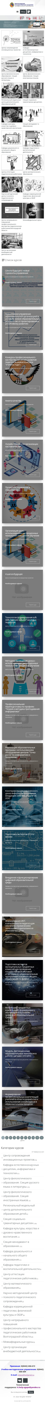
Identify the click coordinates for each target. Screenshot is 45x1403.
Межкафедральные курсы (18, 1341)
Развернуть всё (38, 1152)
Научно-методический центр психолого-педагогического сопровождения (20, 1297)
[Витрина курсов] (29, 12)
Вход (23, 12)
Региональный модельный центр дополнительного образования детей (19, 1209)
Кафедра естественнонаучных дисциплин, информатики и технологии (21, 1169)
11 (41, 1138)
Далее (22, 1140)
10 (37, 1138)
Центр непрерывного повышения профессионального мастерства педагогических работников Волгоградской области (22, 1328)
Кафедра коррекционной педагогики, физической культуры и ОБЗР (17, 1310)
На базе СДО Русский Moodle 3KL (22, 1401)
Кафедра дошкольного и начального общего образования (17, 1255)
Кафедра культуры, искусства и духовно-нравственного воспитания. (21, 1232)
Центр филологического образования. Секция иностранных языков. (17, 1196)
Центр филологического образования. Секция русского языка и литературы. (21, 1182)
